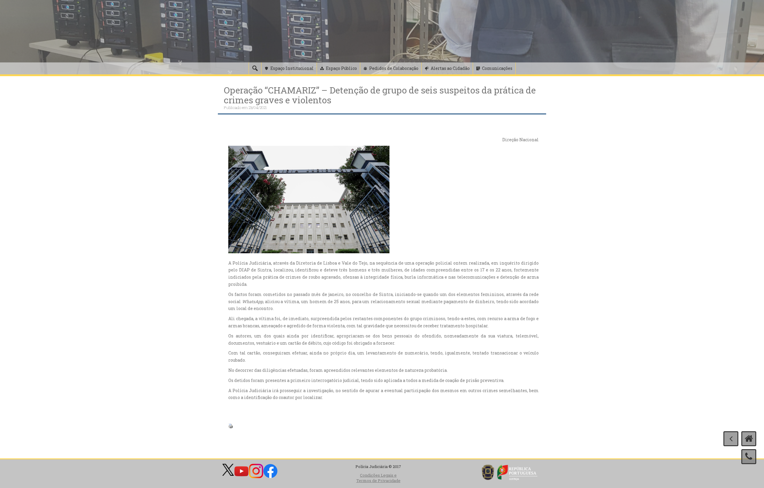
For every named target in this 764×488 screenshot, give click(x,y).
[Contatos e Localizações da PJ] (748, 456)
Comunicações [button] (497, 68)
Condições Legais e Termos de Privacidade (378, 478)
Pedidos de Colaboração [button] (393, 68)
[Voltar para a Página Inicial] (748, 438)
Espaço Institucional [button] (292, 68)
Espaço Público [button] (341, 68)
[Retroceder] (730, 438)
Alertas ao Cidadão (450, 68)
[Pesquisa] (255, 68)
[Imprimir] (230, 425)
